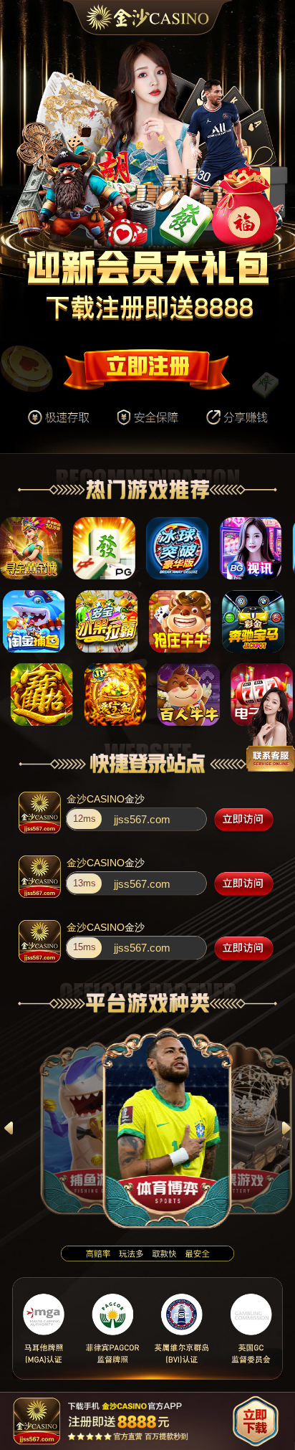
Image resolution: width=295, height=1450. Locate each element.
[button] (8, 1127)
